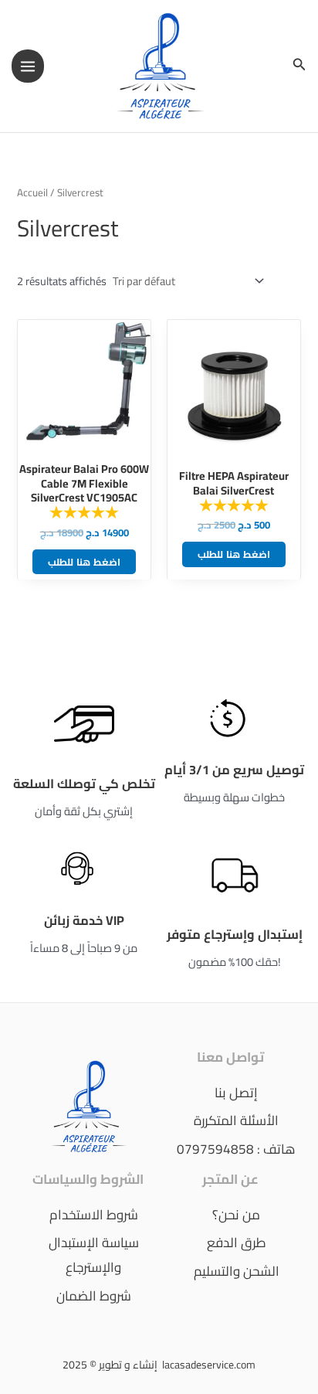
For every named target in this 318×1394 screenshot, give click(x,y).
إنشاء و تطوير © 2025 (111, 1365)
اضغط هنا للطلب (84, 561)
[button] (299, 66)
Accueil (32, 192)
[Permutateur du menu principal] (28, 65)
